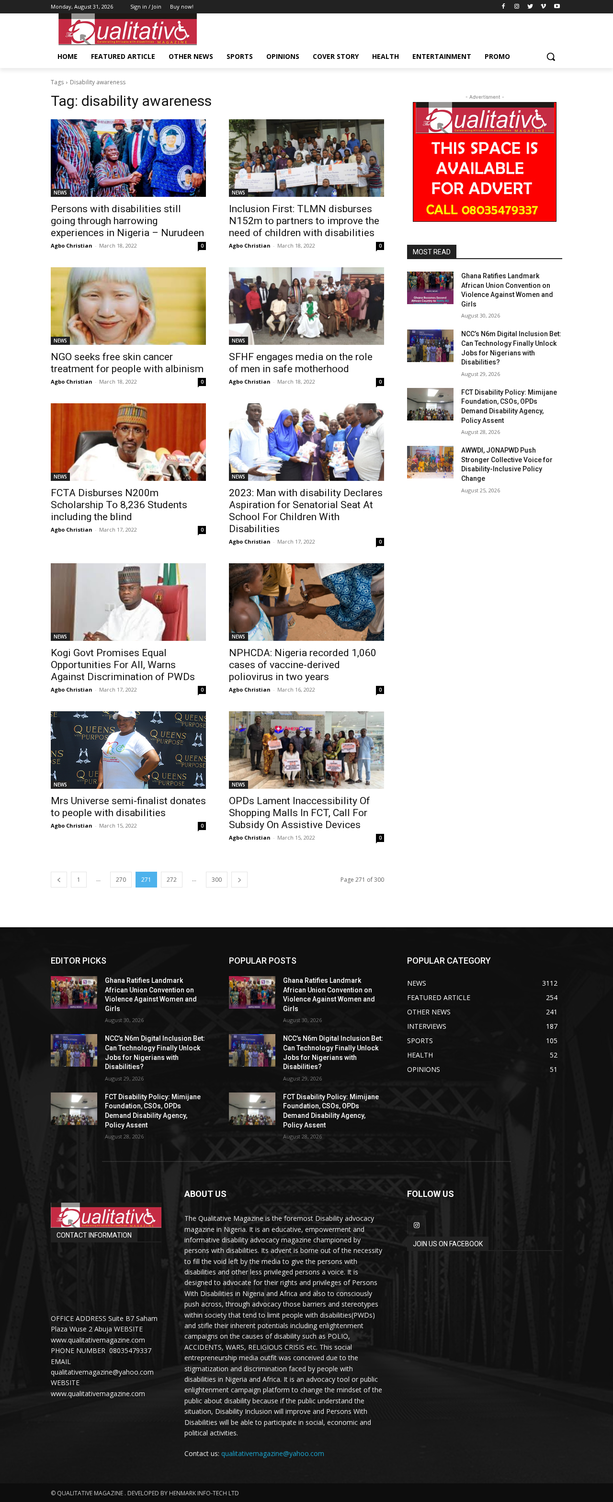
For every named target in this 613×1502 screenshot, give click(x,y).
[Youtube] (556, 6)
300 (217, 880)
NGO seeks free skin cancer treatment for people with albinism (127, 363)
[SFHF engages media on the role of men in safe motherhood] (306, 306)
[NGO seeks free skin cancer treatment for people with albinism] (128, 306)
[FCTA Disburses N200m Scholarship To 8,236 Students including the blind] (128, 442)
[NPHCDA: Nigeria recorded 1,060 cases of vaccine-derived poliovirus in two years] (306, 602)
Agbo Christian (71, 245)
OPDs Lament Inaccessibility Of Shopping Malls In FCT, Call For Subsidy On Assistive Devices (299, 813)
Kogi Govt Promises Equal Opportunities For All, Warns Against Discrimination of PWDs (123, 665)
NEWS (60, 192)
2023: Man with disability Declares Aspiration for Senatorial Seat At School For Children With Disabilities (306, 511)
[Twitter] (530, 6)
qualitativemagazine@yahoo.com (272, 1453)
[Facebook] (503, 6)
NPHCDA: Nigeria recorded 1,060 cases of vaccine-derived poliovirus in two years (302, 665)
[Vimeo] (543, 6)
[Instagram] (516, 6)
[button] (550, 56)
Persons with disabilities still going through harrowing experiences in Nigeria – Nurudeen (127, 221)
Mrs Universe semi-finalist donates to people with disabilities (128, 807)
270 (121, 880)
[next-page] (239, 880)
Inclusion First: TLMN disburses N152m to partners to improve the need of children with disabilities (304, 221)
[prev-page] (59, 880)
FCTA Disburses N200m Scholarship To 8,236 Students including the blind (119, 505)
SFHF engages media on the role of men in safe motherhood (301, 363)
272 (172, 880)
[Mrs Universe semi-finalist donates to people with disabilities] (128, 750)
